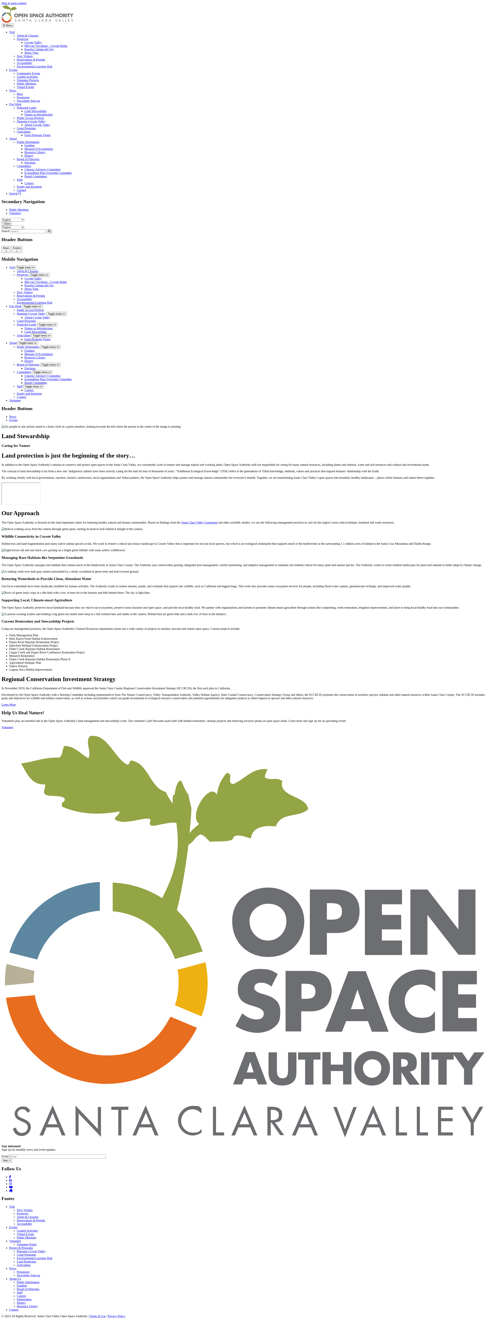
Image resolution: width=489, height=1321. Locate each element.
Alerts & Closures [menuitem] (27, 35)
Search (6, 231)
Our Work (15, 306)
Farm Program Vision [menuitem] (37, 135)
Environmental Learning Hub (34, 302)
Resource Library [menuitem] (34, 152)
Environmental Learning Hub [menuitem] (34, 66)
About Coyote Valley (37, 317)
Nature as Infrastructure (38, 328)
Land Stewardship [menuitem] (35, 111)
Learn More (9, 704)
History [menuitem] (28, 155)
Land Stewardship (35, 331)
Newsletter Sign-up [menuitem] (28, 100)
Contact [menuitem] (21, 190)
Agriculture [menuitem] (24, 131)
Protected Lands (26, 324)
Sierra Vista (31, 288)
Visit (12, 267)
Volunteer (15, 213)
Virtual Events (25, 1234)
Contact (21, 397)
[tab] (6, 249)
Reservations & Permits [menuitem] (31, 59)
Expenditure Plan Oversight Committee (48, 379)
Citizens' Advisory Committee (42, 375)
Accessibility (24, 299)
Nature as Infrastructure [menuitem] (38, 114)
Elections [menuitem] (30, 162)
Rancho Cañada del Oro (39, 285)
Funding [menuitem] (29, 145)
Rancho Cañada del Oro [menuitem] (39, 49)
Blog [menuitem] (20, 94)
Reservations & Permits (31, 295)
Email (5, 1156)
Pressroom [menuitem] (23, 97)
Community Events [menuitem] (28, 73)
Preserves (22, 274)
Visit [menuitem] (12, 32)
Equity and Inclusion (29, 393)
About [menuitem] (13, 138)
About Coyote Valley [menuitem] (37, 124)
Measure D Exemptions (38, 354)
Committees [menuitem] (24, 166)
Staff (20, 386)
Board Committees (35, 382)
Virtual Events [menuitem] (25, 87)
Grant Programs (26, 321)
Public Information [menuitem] (28, 142)
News (12, 416)
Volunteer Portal (26, 1244)
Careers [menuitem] (29, 183)
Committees (24, 372)
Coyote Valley (33, 278)
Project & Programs (21, 1247)
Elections (30, 368)
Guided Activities (27, 1230)
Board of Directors (28, 364)
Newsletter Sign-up (28, 1275)
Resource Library (34, 357)
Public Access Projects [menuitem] (30, 118)
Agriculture (24, 335)
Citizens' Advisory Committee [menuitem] (42, 169)
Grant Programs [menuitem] (26, 128)
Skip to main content (14, 3)
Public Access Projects (30, 310)
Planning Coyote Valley (31, 313)
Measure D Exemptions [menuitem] (38, 148)
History (28, 361)
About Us (15, 1278)
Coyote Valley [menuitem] (33, 42)
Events (13, 420)
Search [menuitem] (13, 193)
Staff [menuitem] (20, 179)
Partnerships (24, 1299)
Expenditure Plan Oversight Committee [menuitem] (48, 173)
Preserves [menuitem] (22, 39)
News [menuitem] (12, 90)
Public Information (28, 346)
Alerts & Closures (27, 271)
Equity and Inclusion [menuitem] (29, 186)
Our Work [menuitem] (15, 104)
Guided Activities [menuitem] (27, 76)
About (13, 342)
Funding (29, 350)
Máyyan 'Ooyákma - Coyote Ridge (45, 282)
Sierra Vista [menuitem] (31, 52)
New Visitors (25, 292)
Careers (29, 390)
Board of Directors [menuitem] (28, 159)
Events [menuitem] (13, 70)
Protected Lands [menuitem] (26, 107)
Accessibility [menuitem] (24, 63)
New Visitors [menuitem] (25, 56)
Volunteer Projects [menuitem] (28, 80)
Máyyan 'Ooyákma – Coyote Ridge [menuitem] (45, 45)
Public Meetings (19, 209)
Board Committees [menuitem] (35, 176)
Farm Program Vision (37, 339)
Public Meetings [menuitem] (26, 83)
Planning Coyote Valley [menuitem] (31, 121)
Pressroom (23, 1272)
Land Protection (26, 1261)
